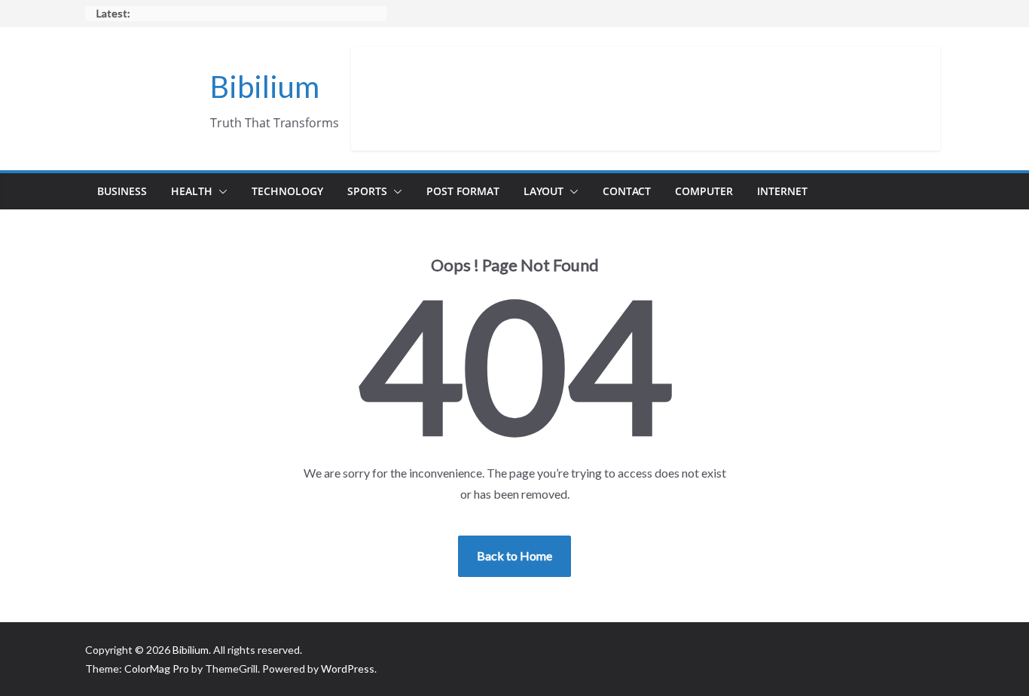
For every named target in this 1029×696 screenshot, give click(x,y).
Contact (627, 191)
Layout (543, 191)
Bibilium (264, 87)
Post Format (462, 191)
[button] (219, 191)
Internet (782, 191)
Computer (704, 191)
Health (191, 191)
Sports (367, 191)
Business (122, 191)
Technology (287, 191)
